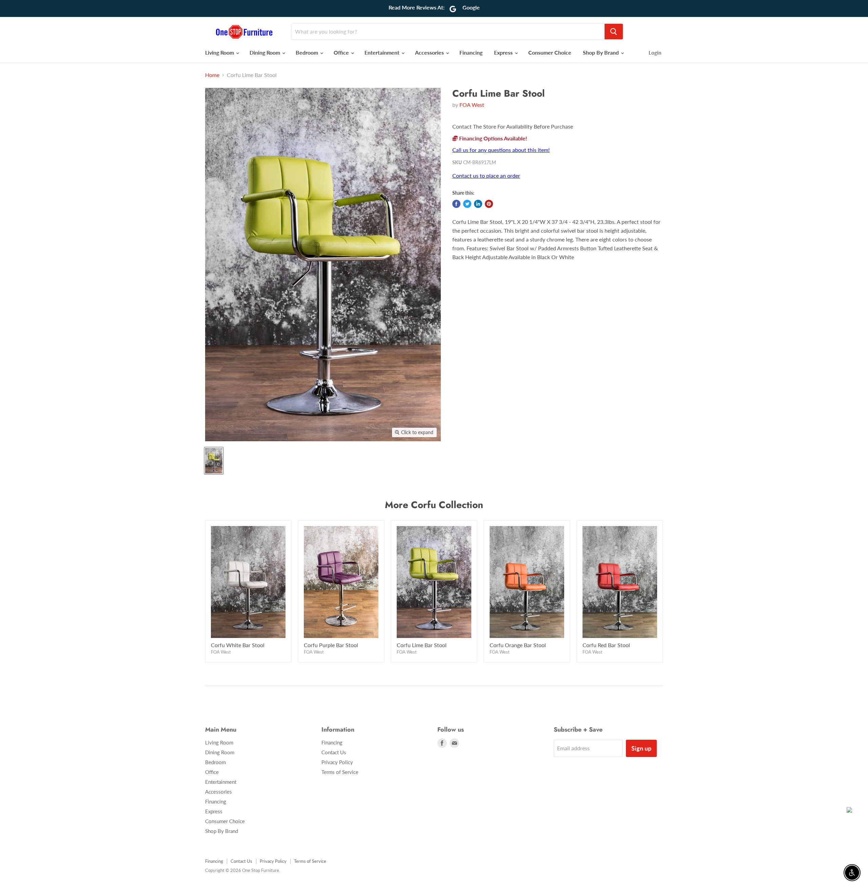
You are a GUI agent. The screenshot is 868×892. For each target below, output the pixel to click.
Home (212, 75)
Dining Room (265, 52)
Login (655, 53)
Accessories (430, 52)
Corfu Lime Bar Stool (422, 645)
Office (342, 52)
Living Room (220, 52)
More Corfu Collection (434, 505)
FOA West (471, 104)
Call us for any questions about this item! (501, 150)
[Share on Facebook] (456, 204)
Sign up (641, 748)
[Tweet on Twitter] (467, 204)
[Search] (614, 31)
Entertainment (382, 52)
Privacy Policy (337, 762)
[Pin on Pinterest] (489, 204)
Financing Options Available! (492, 138)
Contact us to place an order (486, 175)
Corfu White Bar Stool (237, 645)
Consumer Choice (549, 52)
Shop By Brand (601, 52)
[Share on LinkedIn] (478, 204)
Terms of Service (339, 772)
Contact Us (333, 752)
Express (504, 52)
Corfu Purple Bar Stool (331, 645)
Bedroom (307, 52)
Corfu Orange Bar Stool (518, 645)
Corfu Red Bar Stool (606, 645)
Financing (470, 52)
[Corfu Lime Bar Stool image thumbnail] (213, 460)
